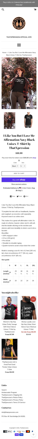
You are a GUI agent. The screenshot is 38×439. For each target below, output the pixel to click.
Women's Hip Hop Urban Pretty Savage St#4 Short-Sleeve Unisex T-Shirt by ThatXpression (9, 327)
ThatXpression (24, 428)
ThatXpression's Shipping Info (12, 395)
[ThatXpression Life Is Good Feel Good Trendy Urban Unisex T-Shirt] (9, 349)
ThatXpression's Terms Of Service (13, 402)
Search (4, 390)
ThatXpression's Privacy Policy (12, 400)
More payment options (19, 184)
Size (23, 162)
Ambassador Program (9, 392)
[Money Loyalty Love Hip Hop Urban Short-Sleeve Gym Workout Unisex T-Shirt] (28, 308)
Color (15, 162)
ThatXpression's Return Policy (12, 397)
